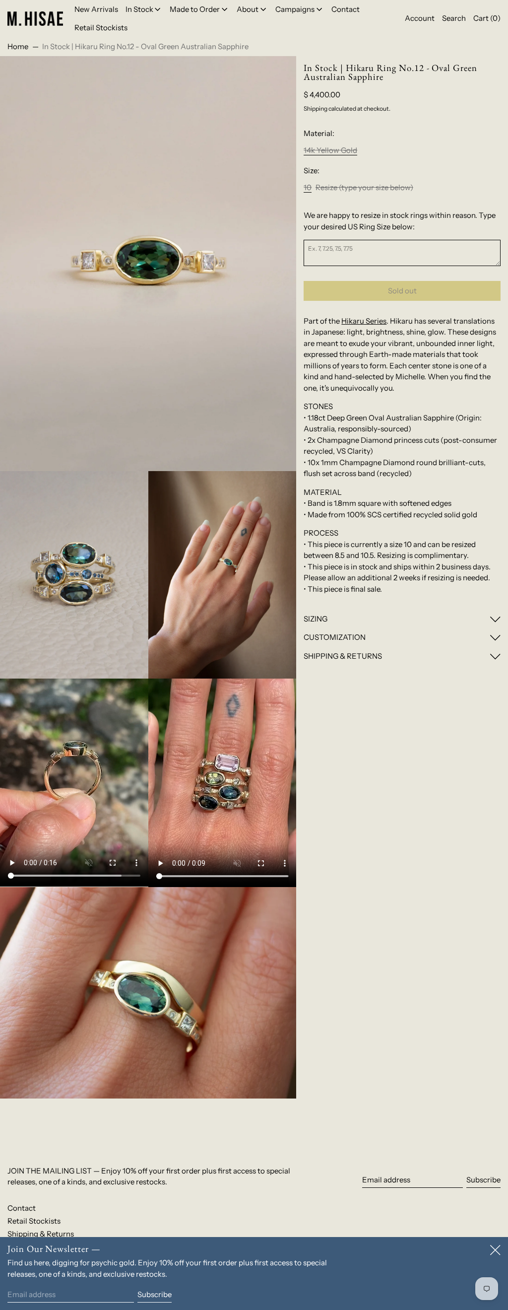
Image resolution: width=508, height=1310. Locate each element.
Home (17, 46)
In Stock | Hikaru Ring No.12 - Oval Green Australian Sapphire (145, 46)
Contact (21, 1208)
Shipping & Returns (40, 1234)
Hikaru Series (363, 321)
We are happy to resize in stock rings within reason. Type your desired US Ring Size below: (400, 220)
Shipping (315, 108)
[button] (454, 18)
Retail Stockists (34, 1221)
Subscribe (483, 1179)
